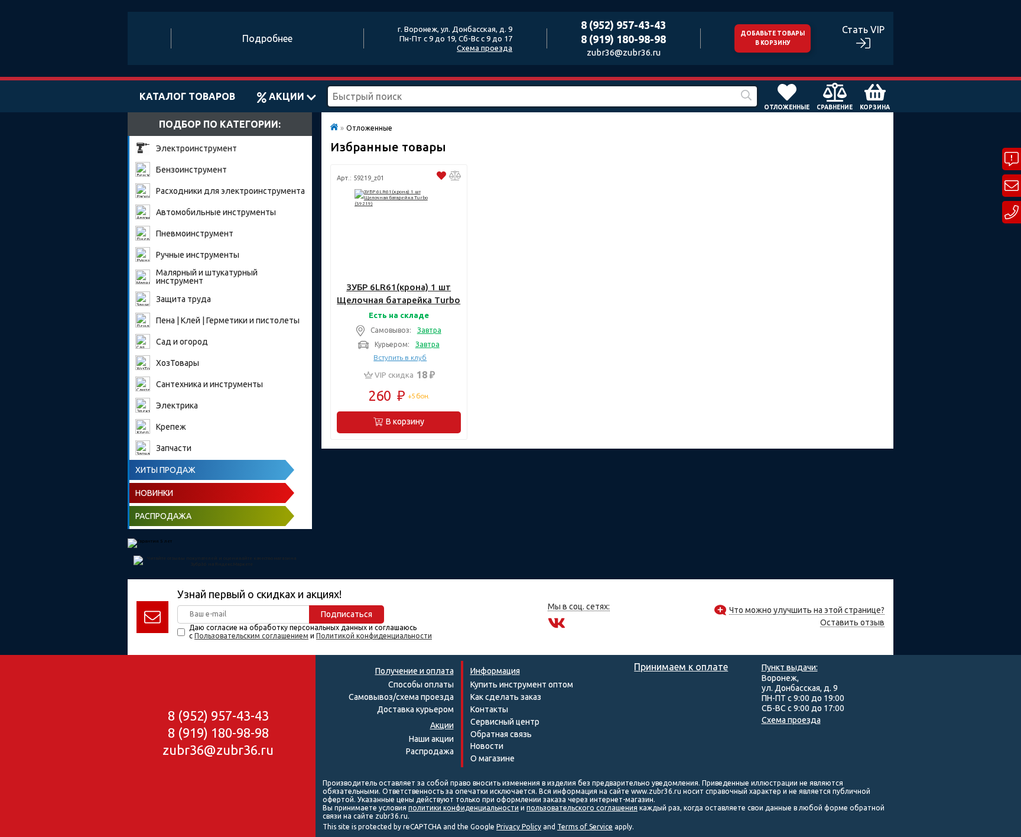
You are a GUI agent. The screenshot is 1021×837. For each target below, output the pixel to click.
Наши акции (431, 739)
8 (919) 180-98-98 (623, 39)
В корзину (405, 421)
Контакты (489, 709)
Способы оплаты (421, 684)
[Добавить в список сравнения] (455, 177)
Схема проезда (484, 48)
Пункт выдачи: (790, 667)
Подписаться (346, 614)
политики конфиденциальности (463, 808)
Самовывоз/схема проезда (401, 697)
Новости (486, 746)
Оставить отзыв (852, 622)
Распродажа (163, 516)
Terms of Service (585, 826)
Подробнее (267, 38)
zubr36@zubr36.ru (624, 52)
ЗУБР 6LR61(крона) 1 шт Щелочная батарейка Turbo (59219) (398, 294)
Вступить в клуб (400, 357)
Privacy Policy (518, 826)
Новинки (154, 493)
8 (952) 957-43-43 (623, 25)
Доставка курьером (415, 709)
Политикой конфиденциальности (374, 636)
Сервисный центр (504, 721)
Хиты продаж (165, 470)
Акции (286, 96)
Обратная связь (501, 734)
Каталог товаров (187, 96)
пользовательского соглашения (582, 808)
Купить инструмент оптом (521, 684)
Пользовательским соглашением (251, 636)
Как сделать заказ (505, 697)
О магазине (492, 758)
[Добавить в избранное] (441, 177)
